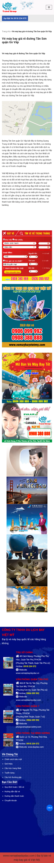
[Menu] (49, 7)
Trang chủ (6, 31)
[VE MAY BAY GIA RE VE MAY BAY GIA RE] (10, 7)
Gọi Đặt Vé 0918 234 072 (15, 18)
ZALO (50, 808)
